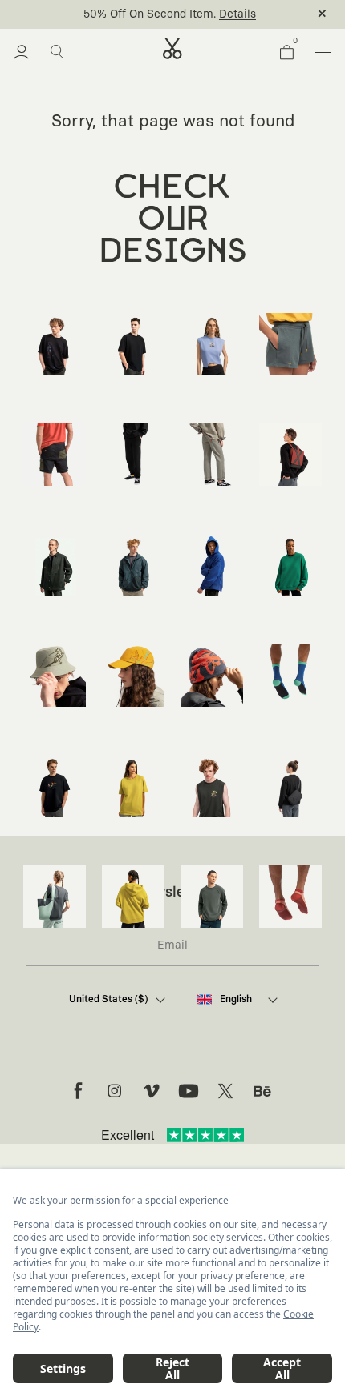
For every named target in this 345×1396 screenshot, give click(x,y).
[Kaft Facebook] (78, 1091)
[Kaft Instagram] (115, 1091)
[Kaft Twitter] (225, 1091)
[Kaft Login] (21, 52)
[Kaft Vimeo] (151, 1091)
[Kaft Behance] (262, 1091)
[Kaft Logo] (172, 48)
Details (237, 14)
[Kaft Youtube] (188, 1091)
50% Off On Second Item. (149, 14)
